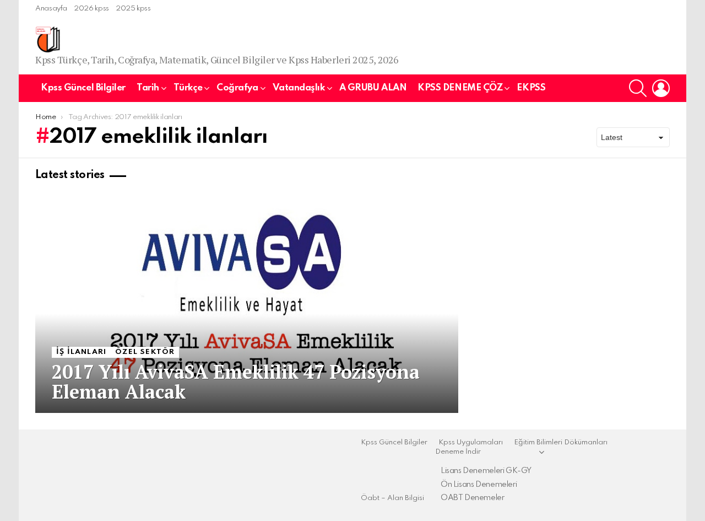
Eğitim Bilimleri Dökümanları (561, 442)
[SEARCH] (638, 88)
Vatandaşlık (299, 88)
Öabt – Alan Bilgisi (392, 498)
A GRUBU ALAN (373, 88)
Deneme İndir (458, 451)
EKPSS (531, 88)
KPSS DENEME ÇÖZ (459, 88)
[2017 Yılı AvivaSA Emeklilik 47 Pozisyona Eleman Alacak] (246, 302)
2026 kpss (91, 8)
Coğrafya (237, 88)
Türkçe (187, 88)
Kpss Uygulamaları (470, 442)
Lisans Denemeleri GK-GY (486, 471)
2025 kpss (133, 8)
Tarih (148, 88)
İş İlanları (81, 352)
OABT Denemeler (473, 498)
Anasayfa (51, 8)
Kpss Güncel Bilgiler (83, 88)
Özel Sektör (145, 352)
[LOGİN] (661, 88)
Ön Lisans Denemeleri (479, 484)
